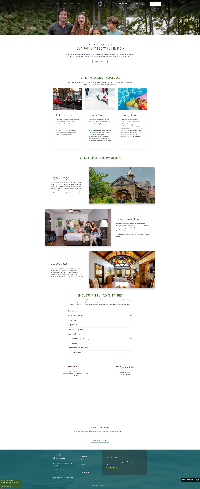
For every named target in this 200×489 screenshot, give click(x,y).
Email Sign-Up (55, 4)
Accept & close (6, 486)
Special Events (127, 11)
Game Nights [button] (73, 311)
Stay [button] (69, 11)
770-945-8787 (123, 4)
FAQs (81, 462)
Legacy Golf (130, 145)
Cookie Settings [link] (84, 472)
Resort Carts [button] (73, 320)
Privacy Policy (84, 470)
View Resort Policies (100, 440)
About (82, 454)
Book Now (155, 4)
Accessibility (94, 486)
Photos (82, 459)
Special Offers (78, 11)
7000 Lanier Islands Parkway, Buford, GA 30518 (75, 373)
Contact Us (83, 457)
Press (81, 467)
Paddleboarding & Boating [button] (78, 338)
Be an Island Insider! (111, 467)
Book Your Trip (100, 61)
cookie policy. (12, 483)
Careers (82, 465)
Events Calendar (68, 4)
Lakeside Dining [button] (74, 334)
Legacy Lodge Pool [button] (75, 329)
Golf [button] (92, 11)
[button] (50, 120)
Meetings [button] (108, 11)
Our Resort (43, 4)
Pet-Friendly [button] (73, 343)
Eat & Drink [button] (99, 11)
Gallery (79, 4)
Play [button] (86, 11)
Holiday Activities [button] (74, 352)
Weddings (117, 11)
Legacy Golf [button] (72, 325)
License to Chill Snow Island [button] (78, 348)
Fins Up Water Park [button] (75, 315)
